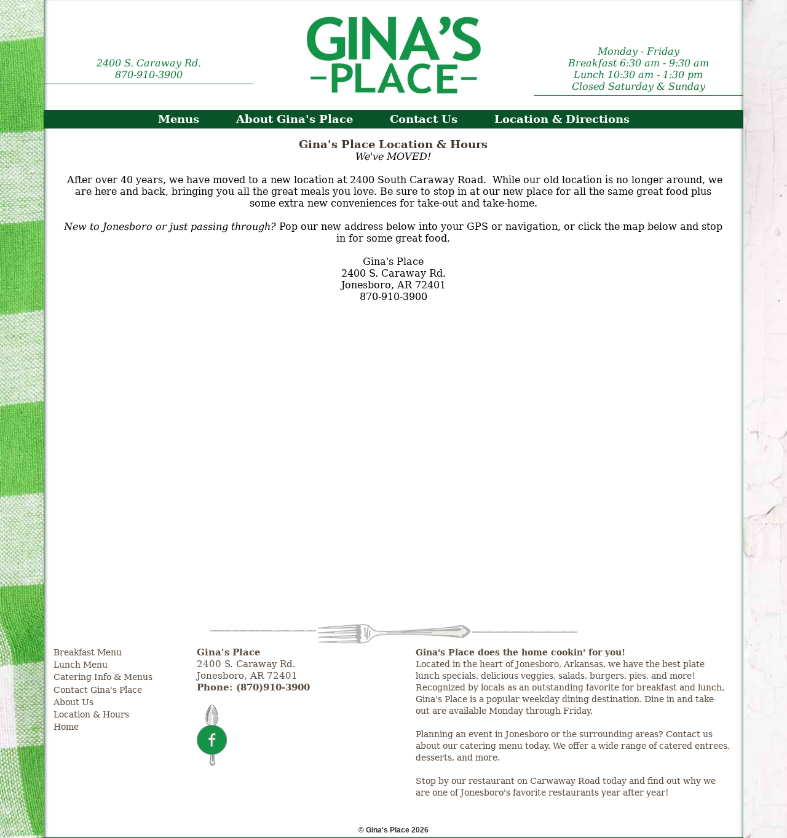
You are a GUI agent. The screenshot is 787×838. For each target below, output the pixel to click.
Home (66, 727)
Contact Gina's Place (97, 690)
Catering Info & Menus (102, 677)
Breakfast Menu (87, 652)
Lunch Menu (80, 665)
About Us (73, 702)
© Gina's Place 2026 (393, 830)
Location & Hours (91, 714)
